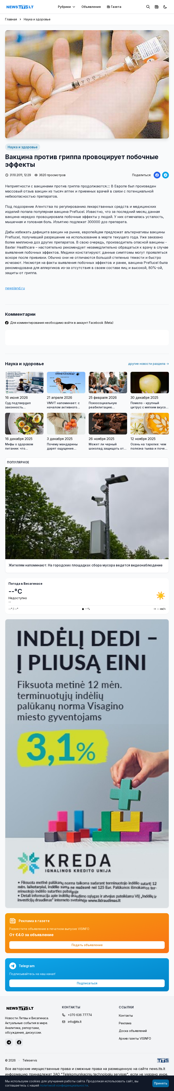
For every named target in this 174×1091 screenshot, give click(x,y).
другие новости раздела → (148, 363)
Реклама (125, 1023)
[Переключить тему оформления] (165, 7)
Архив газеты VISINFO (135, 1038)
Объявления (91, 6)
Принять (160, 1083)
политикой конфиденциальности (64, 1085)
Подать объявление (87, 945)
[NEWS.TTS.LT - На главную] (20, 7)
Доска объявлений (133, 1031)
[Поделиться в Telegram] (165, 175)
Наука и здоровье (37, 19)
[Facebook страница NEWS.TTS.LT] (19, 1042)
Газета (116, 6)
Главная (11, 19)
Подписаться (87, 983)
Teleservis (29, 1060)
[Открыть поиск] (148, 7)
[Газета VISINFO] (156, 7)
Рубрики (64, 6)
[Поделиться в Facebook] (157, 175)
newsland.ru (15, 288)
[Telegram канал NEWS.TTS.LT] (9, 1042)
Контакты (126, 1015)
